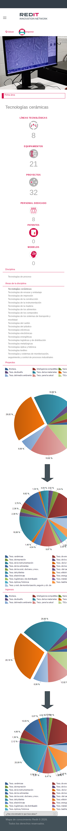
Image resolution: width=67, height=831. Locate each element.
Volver (10, 32)
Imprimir (29, 32)
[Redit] (33, 16)
